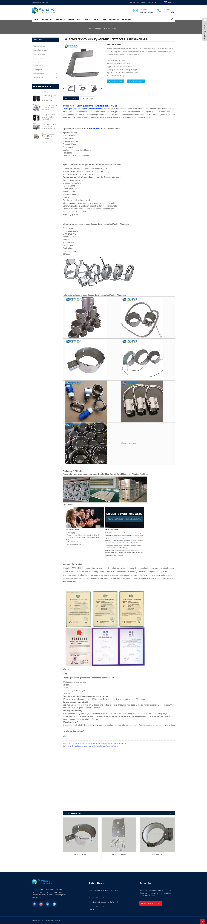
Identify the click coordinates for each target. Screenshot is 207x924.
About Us (59, 19)
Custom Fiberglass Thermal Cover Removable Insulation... (48, 136)
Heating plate (38, 70)
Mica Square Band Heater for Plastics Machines (98, 106)
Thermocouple (38, 78)
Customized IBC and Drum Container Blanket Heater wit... (49, 126)
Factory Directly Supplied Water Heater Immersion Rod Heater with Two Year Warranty (97, 743)
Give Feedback (142, 2)
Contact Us (152, 2)
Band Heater (94, 129)
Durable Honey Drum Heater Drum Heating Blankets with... (49, 98)
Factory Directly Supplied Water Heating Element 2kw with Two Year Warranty (92, 746)
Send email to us (116, 81)
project (87, 19)
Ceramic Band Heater (158, 854)
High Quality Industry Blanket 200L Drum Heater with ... (49, 117)
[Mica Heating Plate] (119, 834)
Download (126, 19)
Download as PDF (137, 81)
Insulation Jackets (39, 46)
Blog (96, 19)
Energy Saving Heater (40, 50)
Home (36, 19)
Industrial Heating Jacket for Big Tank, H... (104, 902)
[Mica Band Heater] (80, 834)
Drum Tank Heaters (39, 54)
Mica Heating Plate (119, 854)
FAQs (104, 19)
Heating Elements (39, 62)
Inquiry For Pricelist (152, 903)
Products (46, 19)
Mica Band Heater (80, 854)
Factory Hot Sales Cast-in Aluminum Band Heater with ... (50, 107)
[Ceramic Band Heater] (157, 834)
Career (132, 2)
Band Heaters (111, 29)
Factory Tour (74, 19)
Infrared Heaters (38, 74)
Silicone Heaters (38, 58)
